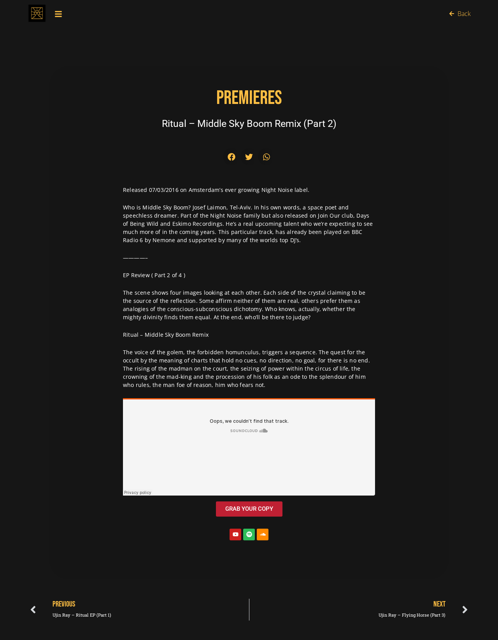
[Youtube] (235, 534)
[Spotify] (249, 534)
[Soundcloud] (262, 534)
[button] (231, 156)
